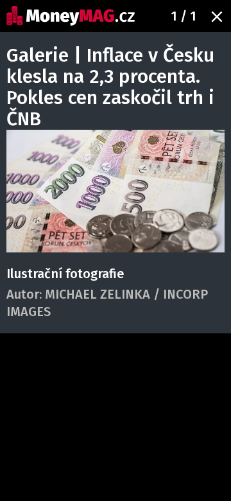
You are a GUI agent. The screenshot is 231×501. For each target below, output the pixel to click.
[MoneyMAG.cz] (70, 16)
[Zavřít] (217, 16)
